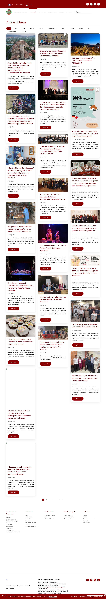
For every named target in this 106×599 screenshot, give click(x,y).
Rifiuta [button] (89, 596)
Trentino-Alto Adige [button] (12, 31)
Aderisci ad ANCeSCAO (17, 4)
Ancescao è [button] (33, 12)
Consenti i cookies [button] (97, 596)
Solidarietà (28, 519)
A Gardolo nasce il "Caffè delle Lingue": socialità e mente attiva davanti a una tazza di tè (85, 133)
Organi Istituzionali (11, 519)
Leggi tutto (13, 87)
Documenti (9, 528)
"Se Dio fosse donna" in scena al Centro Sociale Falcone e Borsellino (53, 248)
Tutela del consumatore (89, 519)
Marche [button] (81, 28)
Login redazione (10, 588)
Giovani (27, 521)
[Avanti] (63, 500)
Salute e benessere (30, 522)
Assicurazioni (9, 530)
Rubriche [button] (61, 12)
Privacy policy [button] (82, 596)
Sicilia (9, 181)
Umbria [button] (24, 31)
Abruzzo (74, 66)
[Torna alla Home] (9, 12)
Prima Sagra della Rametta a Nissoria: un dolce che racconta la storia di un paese (20, 341)
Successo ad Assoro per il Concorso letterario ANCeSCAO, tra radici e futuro (52, 196)
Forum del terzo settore (31, 526)
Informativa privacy (10, 586)
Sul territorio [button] (42, 12)
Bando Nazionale (68, 517)
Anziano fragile (68, 515)
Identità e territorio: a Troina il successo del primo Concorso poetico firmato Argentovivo (84, 228)
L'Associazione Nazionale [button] (20, 12)
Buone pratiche (68, 519)
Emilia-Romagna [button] (52, 28)
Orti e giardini (87, 522)
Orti (26, 515)
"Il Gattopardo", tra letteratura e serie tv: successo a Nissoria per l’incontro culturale (85, 378)
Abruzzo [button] (32, 28)
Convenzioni (9, 524)
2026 (46, 59)
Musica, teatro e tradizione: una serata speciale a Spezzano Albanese (53, 299)
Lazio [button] (62, 28)
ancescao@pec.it (61, 587)
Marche (41, 112)
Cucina (85, 515)
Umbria (9, 235)
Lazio (9, 127)
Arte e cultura (29, 517)
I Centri (47, 517)
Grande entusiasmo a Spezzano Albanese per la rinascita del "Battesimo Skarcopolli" (53, 53)
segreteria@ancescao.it (47, 587)
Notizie (8, 523)
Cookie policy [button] (74, 596)
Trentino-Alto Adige (76, 139)
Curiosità (85, 521)
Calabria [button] (41, 28)
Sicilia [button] (89, 28)
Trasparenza (9, 526)
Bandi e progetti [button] (52, 12)
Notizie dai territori (50, 519)
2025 (76, 234)
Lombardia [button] (71, 28)
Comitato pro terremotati (13, 532)
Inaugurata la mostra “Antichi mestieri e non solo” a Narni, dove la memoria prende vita (20, 229)
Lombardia (74, 330)
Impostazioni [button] (52, 596)
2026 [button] (23, 28)
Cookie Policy (29, 586)
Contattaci (69, 12)
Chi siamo (9, 517)
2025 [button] (16, 28)
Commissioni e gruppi (12, 521)
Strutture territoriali (50, 515)
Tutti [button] (9, 28)
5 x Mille (30, 4)
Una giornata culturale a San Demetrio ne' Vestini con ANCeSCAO (83, 60)
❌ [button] (105, 595)
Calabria (42, 59)
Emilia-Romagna (44, 254)
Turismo (27, 524)
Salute (85, 517)
